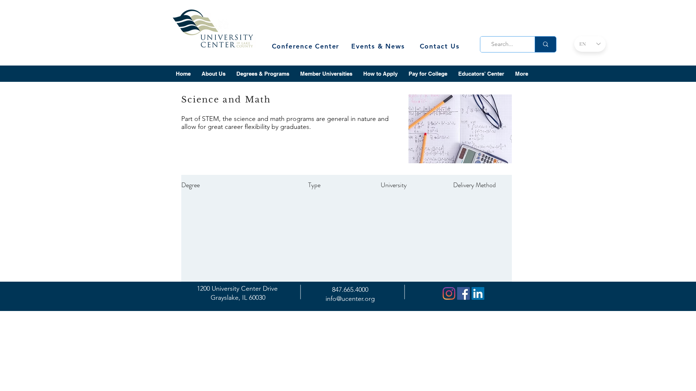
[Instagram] (449, 293)
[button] (213, 74)
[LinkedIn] (478, 293)
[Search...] (545, 44)
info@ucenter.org (350, 299)
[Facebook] (463, 293)
